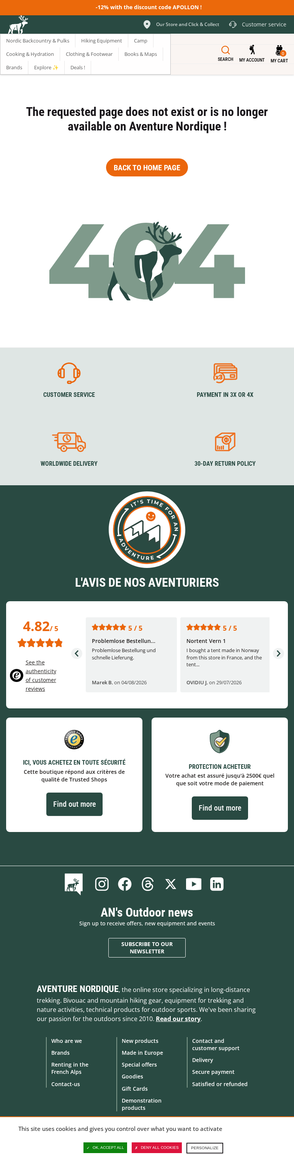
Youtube (193, 884)
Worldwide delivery (69, 463)
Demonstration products (142, 1104)
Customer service (69, 394)
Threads (147, 884)
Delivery (202, 1060)
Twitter (170, 884)
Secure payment (213, 1071)
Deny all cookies (160, 1147)
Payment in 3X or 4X (225, 394)
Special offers (139, 1064)
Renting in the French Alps (69, 1068)
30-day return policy (225, 463)
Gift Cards (135, 1088)
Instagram (101, 884)
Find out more (74, 804)
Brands (60, 1052)
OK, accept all (108, 1147)
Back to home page (147, 167)
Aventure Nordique (78, 989)
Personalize (205, 1148)
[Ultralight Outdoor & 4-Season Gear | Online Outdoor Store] (17, 25)
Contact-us (65, 1084)
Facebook (124, 884)
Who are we (66, 1040)
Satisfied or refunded (220, 1084)
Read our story (178, 1019)
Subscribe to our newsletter (147, 947)
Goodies (132, 1076)
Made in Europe (142, 1052)
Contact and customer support (216, 1044)
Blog (75, 884)
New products (140, 1040)
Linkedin (216, 884)
